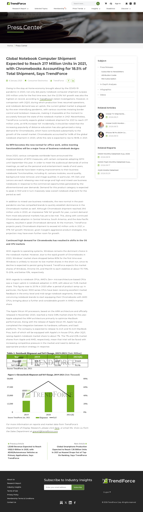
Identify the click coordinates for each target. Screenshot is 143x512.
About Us (11, 480)
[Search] (98, 3)
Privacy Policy (12, 495)
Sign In (118, 4)
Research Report (14, 483)
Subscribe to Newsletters (112, 72)
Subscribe (78, 487)
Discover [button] (125, 9)
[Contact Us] (111, 3)
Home (10, 46)
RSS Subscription (108, 79)
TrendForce (58, 81)
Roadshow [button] (110, 9)
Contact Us (11, 502)
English (106, 492)
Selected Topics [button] (41, 9)
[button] (60, 8)
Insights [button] (95, 9)
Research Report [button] (19, 9)
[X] (130, 3)
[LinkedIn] (134, 3)
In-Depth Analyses (108, 84)
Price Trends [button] (78, 9)
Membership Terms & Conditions (20, 498)
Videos (103, 95)
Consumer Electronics (38, 81)
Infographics (105, 90)
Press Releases (106, 67)
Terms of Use (12, 491)
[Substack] (126, 3)
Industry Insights (14, 487)
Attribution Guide (108, 75)
